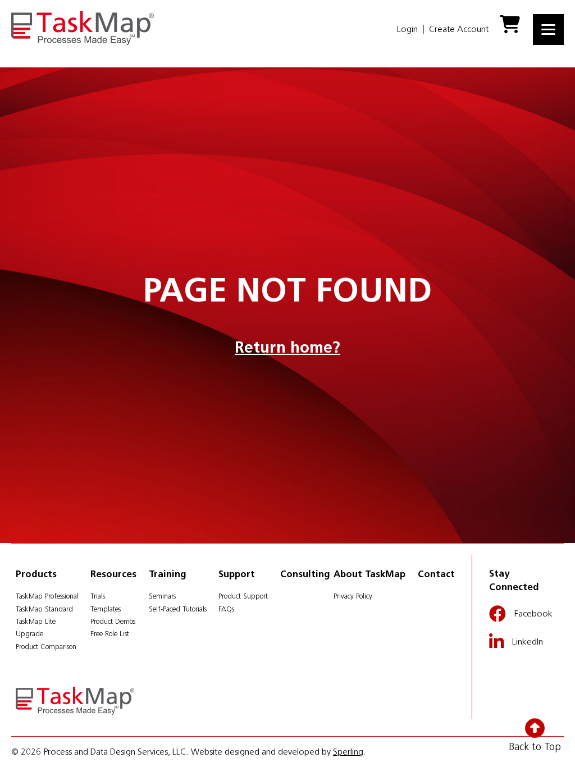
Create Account (459, 29)
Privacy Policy (353, 596)
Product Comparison (46, 646)
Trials (97, 596)
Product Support (243, 596)
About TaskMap (369, 573)
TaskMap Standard (44, 609)
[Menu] (548, 29)
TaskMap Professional (47, 596)
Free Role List (109, 633)
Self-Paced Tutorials (178, 609)
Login (407, 29)
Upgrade (29, 633)
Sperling (348, 751)
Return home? (287, 347)
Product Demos (112, 621)
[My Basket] (511, 29)
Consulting (305, 573)
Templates (105, 609)
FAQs (226, 609)
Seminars (162, 596)
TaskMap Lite (36, 621)
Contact (436, 573)
